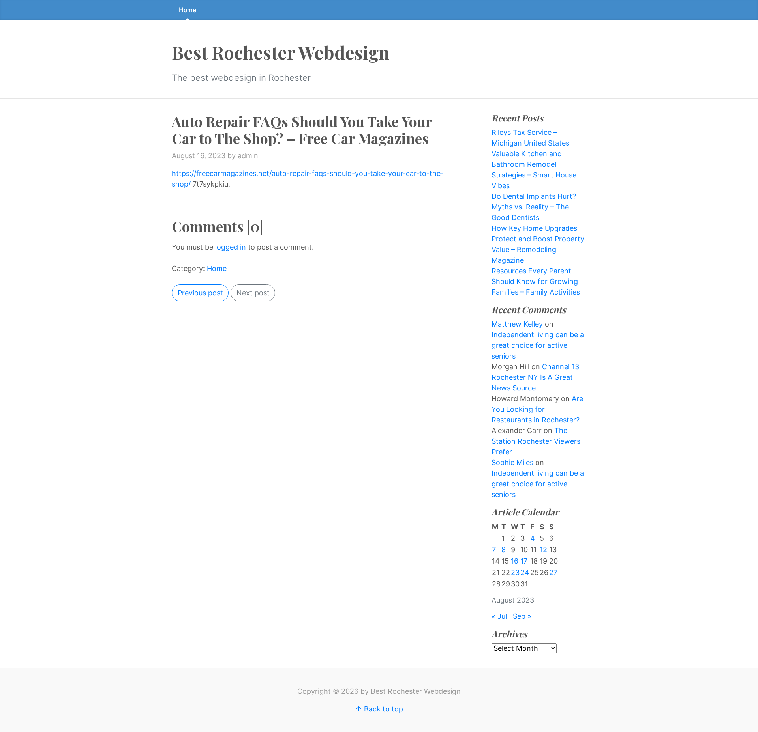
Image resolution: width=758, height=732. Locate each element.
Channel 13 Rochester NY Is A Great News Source (535, 377)
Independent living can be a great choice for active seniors (538, 345)
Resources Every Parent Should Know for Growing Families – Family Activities (536, 281)
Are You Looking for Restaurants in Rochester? (537, 409)
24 (524, 572)
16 (514, 561)
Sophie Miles (512, 462)
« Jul (499, 616)
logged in (230, 247)
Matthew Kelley (517, 324)
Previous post (200, 293)
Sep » (522, 616)
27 (553, 572)
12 (543, 549)
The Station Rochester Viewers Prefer (536, 441)
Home (187, 10)
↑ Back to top (379, 709)
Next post (253, 293)
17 (523, 561)
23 (515, 572)
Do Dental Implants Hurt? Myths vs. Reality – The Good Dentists (534, 207)
